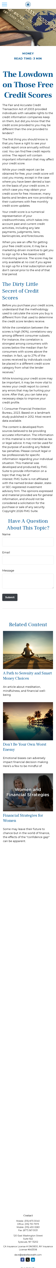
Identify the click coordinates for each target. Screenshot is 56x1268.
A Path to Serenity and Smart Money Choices (27, 676)
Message (8, 570)
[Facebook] (22, 1260)
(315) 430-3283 (32, 1227)
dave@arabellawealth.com (28, 1254)
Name (6, 534)
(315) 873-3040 (32, 1221)
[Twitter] (28, 1260)
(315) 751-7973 (32, 1224)
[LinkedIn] (33, 1260)
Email (6, 552)
